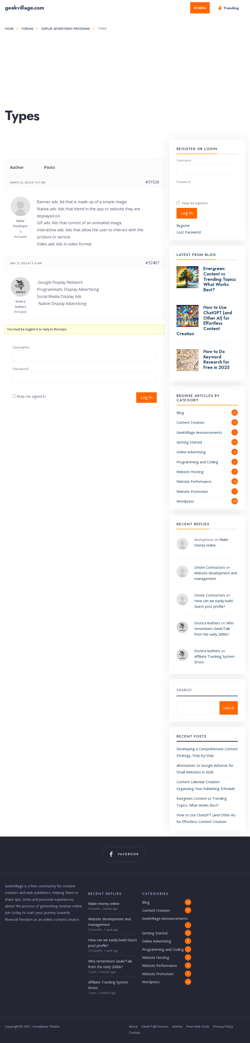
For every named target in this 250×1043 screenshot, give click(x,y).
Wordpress (185, 501)
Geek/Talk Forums (154, 1026)
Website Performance (194, 481)
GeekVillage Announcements (199, 432)
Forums (27, 29)
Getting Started (189, 442)
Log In (146, 397)
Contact (134, 1032)
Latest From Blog (196, 254)
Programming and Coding (197, 462)
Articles (177, 1026)
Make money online (103, 903)
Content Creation (190, 422)
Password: (20, 368)
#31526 (152, 182)
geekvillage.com (24, 7)
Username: (21, 347)
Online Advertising (191, 452)
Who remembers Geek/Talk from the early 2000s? (214, 629)
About (133, 1026)
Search (184, 689)
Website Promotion (192, 491)
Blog (180, 412)
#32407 (152, 262)
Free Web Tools (198, 1026)
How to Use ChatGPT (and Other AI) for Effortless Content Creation (204, 320)
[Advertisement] (125, 69)
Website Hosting (190, 471)
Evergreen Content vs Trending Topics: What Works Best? (220, 279)
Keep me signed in (31, 396)
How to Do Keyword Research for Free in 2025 (216, 359)
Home (9, 29)
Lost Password (189, 232)
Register (183, 225)
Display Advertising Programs (66, 29)
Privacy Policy (223, 1026)
